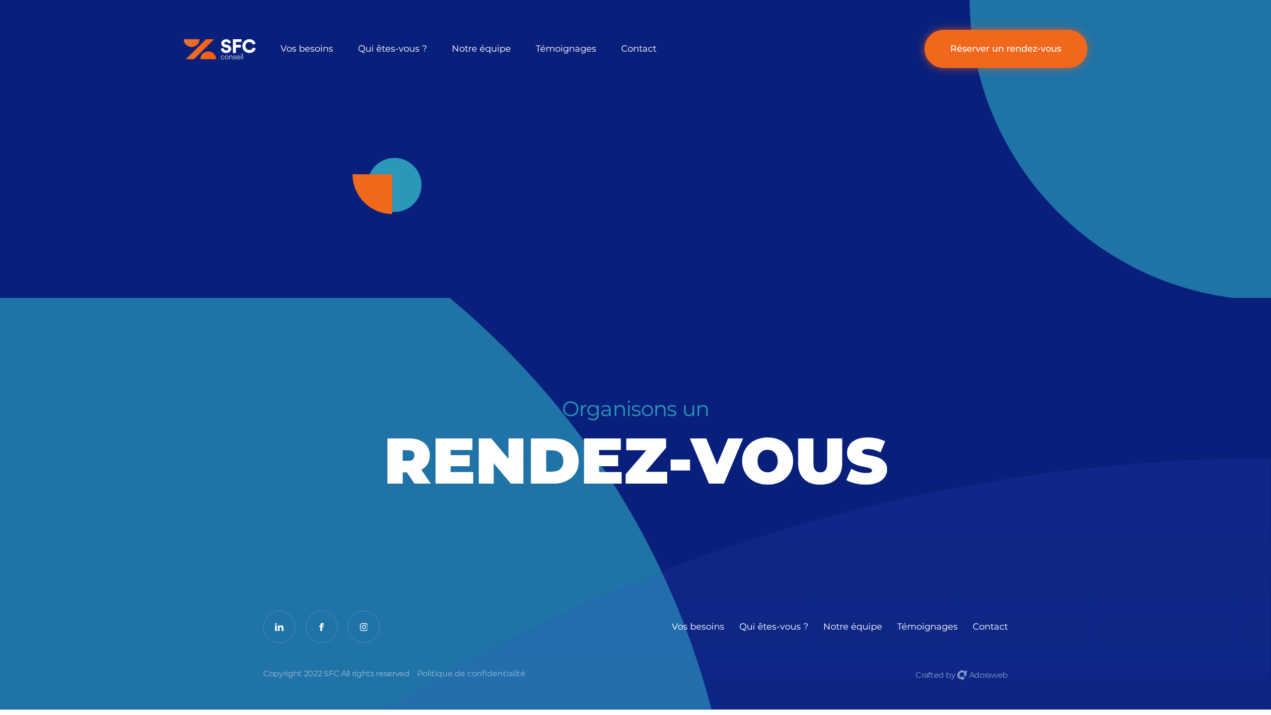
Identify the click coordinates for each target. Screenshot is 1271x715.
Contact (638, 48)
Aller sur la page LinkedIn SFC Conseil (279, 627)
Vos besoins (307, 48)
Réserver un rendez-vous (1005, 48)
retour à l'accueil (202, 49)
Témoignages (566, 48)
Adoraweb (987, 675)
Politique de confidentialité (471, 673)
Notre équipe (481, 48)
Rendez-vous (636, 448)
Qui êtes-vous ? (392, 48)
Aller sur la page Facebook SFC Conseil (321, 627)
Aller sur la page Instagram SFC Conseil (364, 627)
